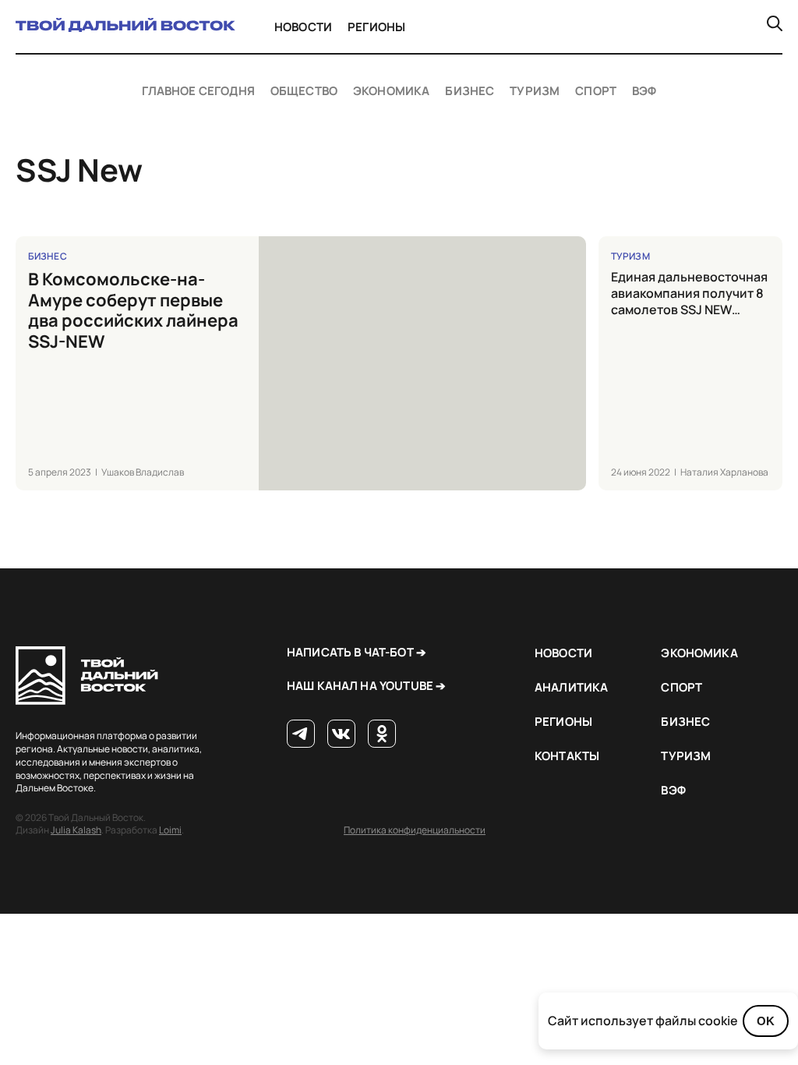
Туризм (535, 91)
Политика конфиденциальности (415, 830)
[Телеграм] (301, 734)
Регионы (376, 27)
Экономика (391, 91)
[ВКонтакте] (341, 734)
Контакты (567, 756)
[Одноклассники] (382, 734)
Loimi (170, 830)
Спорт (595, 91)
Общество (303, 91)
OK (766, 1021)
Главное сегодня (198, 91)
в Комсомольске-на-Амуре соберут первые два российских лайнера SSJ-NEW (133, 310)
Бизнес (469, 91)
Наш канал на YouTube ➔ (366, 686)
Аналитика (571, 687)
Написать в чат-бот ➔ (356, 652)
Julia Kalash (76, 830)
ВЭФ (644, 91)
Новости (303, 27)
